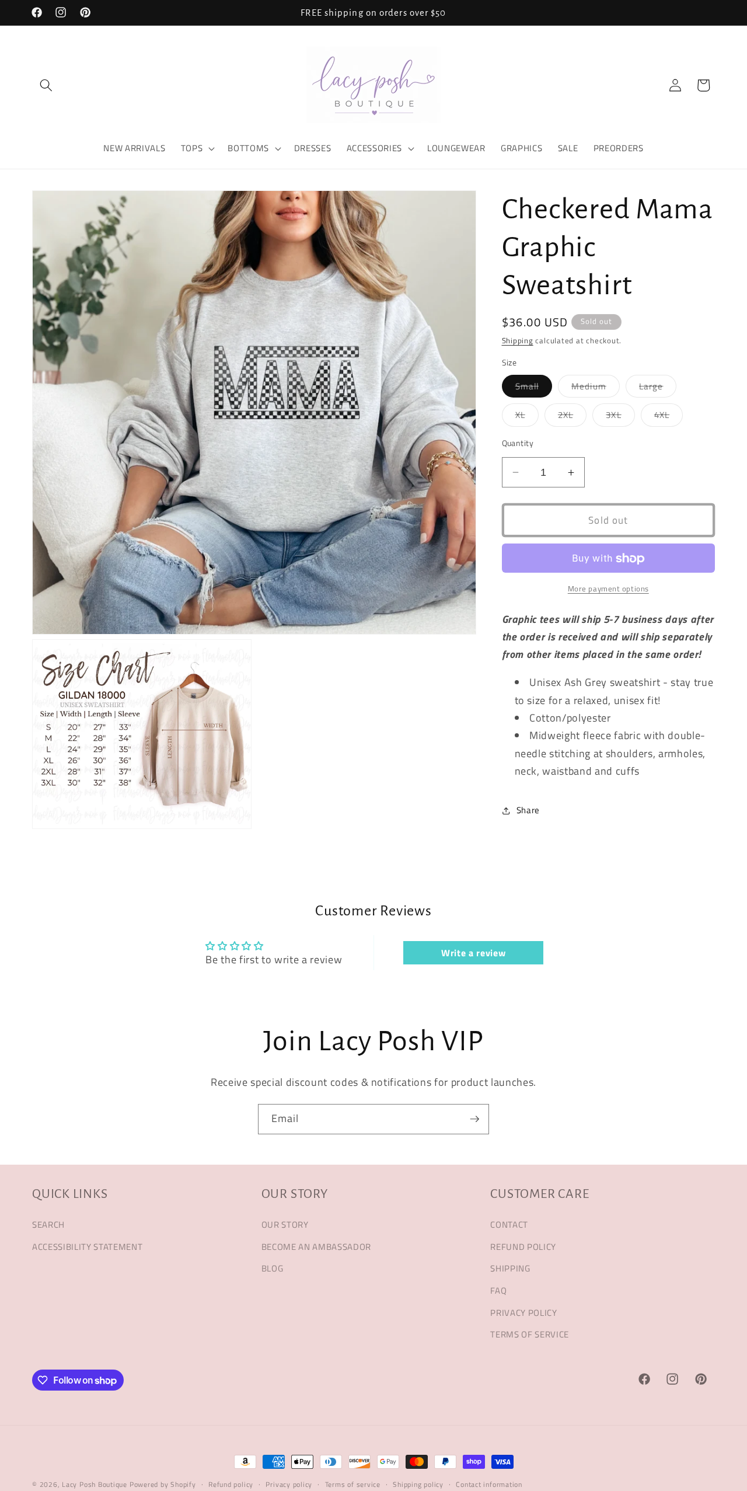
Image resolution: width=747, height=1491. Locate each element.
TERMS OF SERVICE (529, 1334)
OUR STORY (285, 1224)
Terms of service (353, 1484)
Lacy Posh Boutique (94, 1484)
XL (527, 417)
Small (534, 388)
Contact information (489, 1484)
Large (658, 388)
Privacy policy (289, 1484)
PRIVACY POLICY (523, 1312)
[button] (46, 85)
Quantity (518, 444)
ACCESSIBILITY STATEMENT (87, 1246)
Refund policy (230, 1484)
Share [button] (528, 810)
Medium (595, 388)
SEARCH (48, 1224)
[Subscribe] (474, 1119)
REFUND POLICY (523, 1246)
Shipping (517, 341)
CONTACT (509, 1224)
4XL (668, 417)
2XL (572, 417)
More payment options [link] (608, 588)
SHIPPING (510, 1268)
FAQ (498, 1290)
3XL (620, 417)
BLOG (272, 1268)
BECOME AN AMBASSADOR (316, 1246)
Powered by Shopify (163, 1484)
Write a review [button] (473, 953)
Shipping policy (418, 1484)
